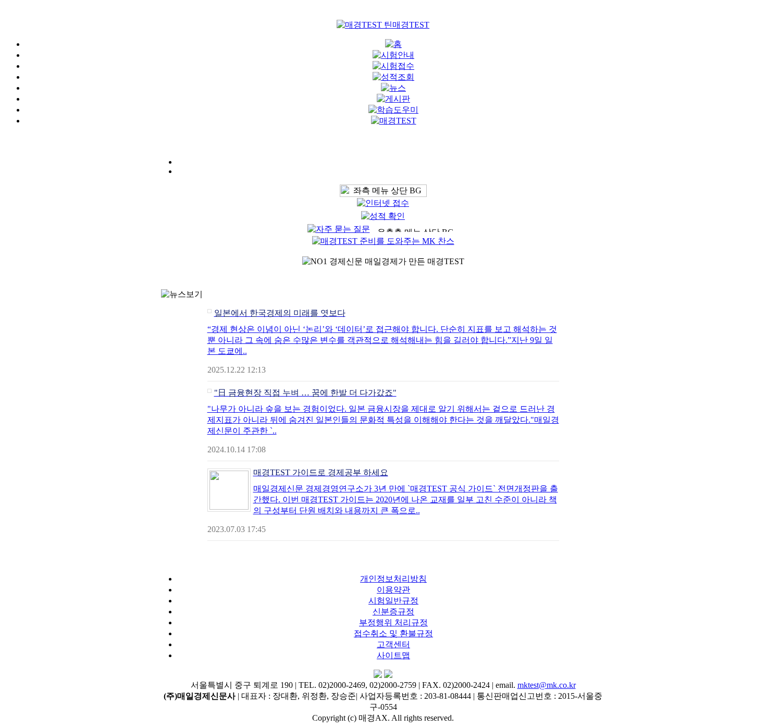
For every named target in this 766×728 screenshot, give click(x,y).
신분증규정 (393, 611)
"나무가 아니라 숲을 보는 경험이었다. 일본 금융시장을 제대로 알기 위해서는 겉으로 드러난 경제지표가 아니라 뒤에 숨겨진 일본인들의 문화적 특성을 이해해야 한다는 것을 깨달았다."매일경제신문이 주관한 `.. (383, 419)
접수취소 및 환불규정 (393, 633)
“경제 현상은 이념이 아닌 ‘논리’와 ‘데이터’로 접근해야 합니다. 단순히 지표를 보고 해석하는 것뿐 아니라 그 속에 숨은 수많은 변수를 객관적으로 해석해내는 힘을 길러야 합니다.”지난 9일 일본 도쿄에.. (382, 340)
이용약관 (393, 589)
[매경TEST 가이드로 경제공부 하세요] (229, 506)
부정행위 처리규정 (393, 622)
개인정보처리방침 (393, 578)
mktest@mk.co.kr (546, 685)
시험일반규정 (393, 600)
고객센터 (393, 644)
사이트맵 (393, 655)
